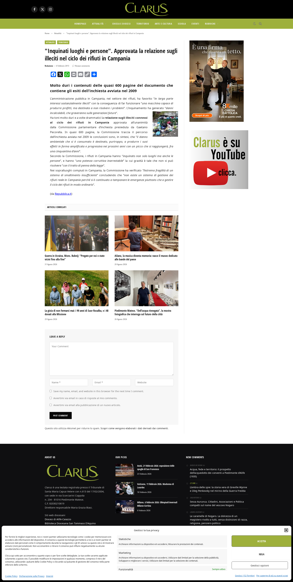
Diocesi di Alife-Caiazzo (58, 519)
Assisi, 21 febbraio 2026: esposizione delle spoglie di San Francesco (155, 467)
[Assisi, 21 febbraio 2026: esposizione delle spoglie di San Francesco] (124, 470)
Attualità (97, 23)
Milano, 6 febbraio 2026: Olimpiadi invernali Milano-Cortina (157, 504)
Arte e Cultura (163, 23)
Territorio (142, 23)
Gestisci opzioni (260, 565)
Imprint (49, 576)
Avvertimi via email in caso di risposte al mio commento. (85, 398)
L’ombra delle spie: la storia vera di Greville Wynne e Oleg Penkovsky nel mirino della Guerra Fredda (218, 489)
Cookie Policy (11, 576)
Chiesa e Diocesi (121, 23)
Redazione (49, 65)
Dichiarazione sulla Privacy (31, 576)
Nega (262, 554)
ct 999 (192, 483)
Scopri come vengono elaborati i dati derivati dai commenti (134, 428)
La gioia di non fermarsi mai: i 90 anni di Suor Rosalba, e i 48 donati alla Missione (76, 312)
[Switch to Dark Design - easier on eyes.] (254, 23)
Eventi (195, 23)
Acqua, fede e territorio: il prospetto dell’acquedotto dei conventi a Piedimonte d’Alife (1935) (217, 473)
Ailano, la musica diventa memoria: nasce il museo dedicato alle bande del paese (146, 257)
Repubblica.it (63, 194)
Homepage (80, 23)
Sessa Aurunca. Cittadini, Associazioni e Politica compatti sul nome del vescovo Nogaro (217, 503)
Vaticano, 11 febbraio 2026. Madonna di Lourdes (155, 485)
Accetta (261, 541)
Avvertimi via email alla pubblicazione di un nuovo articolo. (87, 405)
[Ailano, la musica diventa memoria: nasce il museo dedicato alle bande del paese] (146, 233)
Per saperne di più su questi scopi (272, 575)
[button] (286, 530)
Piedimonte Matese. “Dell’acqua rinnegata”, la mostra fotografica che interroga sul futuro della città (143, 312)
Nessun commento (82, 65)
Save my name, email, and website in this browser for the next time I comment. (98, 391)
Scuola (182, 23)
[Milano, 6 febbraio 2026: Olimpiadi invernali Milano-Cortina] (124, 506)
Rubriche (210, 23)
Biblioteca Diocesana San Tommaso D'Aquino (70, 523)
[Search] (260, 24)
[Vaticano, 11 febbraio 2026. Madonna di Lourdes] (124, 488)
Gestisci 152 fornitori (245, 575)
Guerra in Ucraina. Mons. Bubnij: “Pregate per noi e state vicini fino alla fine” (74, 257)
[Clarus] (146, 9)
